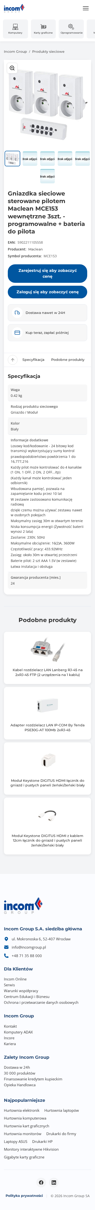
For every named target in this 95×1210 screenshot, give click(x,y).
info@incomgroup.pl (29, 947)
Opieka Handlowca (20, 1084)
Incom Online (15, 979)
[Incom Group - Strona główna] (14, 8)
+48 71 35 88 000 (27, 955)
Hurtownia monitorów (22, 1133)
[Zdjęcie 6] (47, 176)
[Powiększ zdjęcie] (12, 68)
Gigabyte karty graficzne (24, 1157)
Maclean (35, 249)
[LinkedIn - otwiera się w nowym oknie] (54, 1182)
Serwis (9, 984)
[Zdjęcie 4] (65, 158)
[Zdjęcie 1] (12, 158)
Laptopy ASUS (15, 1141)
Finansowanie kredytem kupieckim (33, 1079)
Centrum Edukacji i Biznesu (26, 996)
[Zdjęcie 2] (30, 158)
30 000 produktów (19, 1073)
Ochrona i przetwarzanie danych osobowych (41, 1002)
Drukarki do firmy (61, 1133)
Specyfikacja (33, 359)
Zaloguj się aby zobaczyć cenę (48, 292)
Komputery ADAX (18, 1032)
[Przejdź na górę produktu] (13, 360)
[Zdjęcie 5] (82, 158)
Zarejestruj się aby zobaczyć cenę (48, 273)
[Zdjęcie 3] (47, 158)
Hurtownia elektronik (21, 1110)
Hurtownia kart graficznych (26, 1125)
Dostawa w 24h (17, 1067)
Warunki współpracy (21, 990)
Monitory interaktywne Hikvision (31, 1149)
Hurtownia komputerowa (25, 1118)
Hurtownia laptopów (61, 1110)
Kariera (10, 1043)
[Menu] (85, 8)
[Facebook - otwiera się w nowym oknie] (41, 1182)
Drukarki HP (42, 1141)
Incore (9, 1037)
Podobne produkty (68, 359)
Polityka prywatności (24, 1195)
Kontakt (10, 1026)
